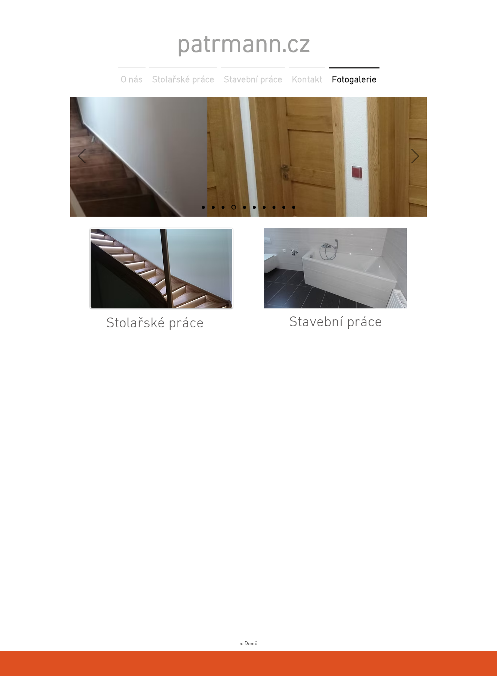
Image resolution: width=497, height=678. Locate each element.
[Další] (415, 156)
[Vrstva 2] (233, 207)
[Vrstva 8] (283, 207)
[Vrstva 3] (244, 207)
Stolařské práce (155, 323)
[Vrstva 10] (223, 207)
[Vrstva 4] (264, 207)
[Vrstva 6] (254, 207)
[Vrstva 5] (203, 207)
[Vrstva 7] (274, 207)
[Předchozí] (82, 156)
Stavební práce (335, 322)
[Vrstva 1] (213, 207)
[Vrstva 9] (293, 207)
